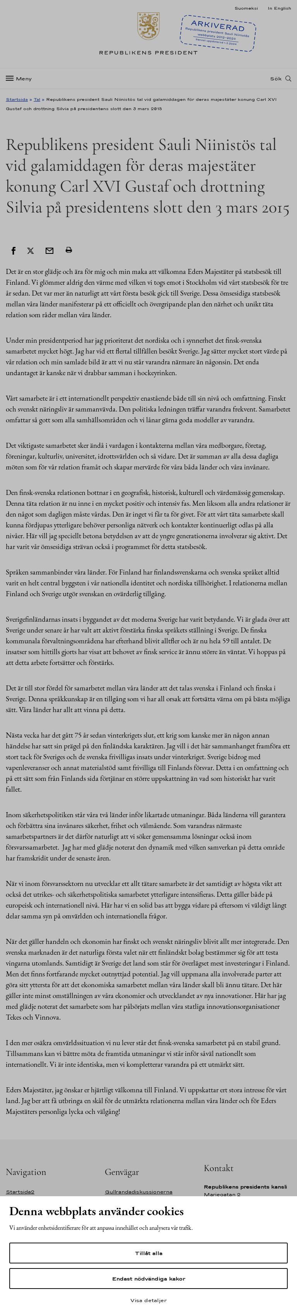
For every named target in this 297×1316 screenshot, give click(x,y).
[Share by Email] (49, 250)
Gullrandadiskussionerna (138, 1191)
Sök (276, 78)
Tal (37, 99)
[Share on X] (30, 250)
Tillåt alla (148, 1253)
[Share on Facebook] (13, 250)
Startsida (17, 99)
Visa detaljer (148, 1300)
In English (279, 8)
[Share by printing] (69, 250)
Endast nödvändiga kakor (148, 1278)
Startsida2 (20, 1191)
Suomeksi (246, 8)
